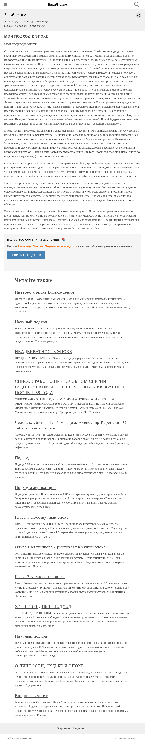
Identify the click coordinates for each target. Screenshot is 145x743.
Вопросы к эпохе (31, 695)
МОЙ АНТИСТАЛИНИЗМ (19, 739)
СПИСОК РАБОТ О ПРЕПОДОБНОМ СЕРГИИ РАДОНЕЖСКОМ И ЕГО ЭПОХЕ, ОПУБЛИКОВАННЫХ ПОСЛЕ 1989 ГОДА (70, 386)
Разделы (78, 728)
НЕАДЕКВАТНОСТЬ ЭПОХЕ (43, 351)
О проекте (63, 728)
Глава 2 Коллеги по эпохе (40, 576)
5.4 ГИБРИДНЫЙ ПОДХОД (43, 606)
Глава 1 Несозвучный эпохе (42, 517)
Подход (22, 457)
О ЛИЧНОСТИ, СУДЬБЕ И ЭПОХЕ (49, 666)
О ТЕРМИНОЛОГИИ (125, 739)
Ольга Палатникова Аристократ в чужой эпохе (60, 547)
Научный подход (31, 322)
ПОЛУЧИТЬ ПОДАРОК (26, 255)
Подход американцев (35, 487)
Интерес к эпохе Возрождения (44, 292)
